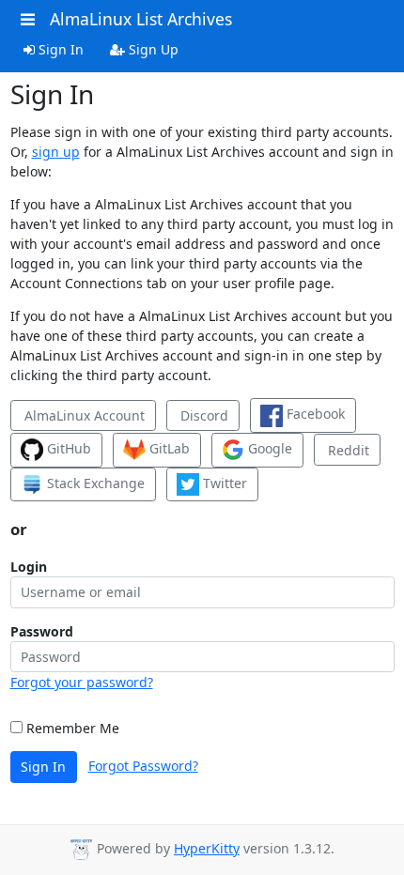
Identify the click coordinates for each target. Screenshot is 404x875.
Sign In (59, 49)
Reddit (346, 450)
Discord (202, 415)
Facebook (314, 413)
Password (41, 631)
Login (28, 567)
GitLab (168, 448)
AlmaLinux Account (83, 415)
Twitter (223, 483)
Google (268, 448)
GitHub (67, 448)
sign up (56, 152)
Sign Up (152, 49)
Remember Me (71, 728)
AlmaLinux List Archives (141, 19)
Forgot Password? (143, 766)
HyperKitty (207, 848)
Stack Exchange (94, 483)
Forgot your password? (81, 682)
